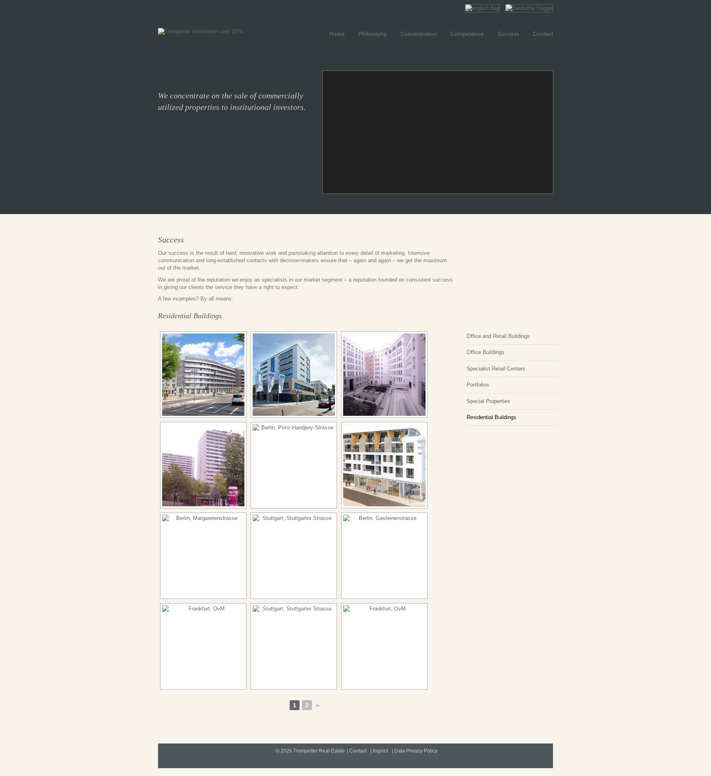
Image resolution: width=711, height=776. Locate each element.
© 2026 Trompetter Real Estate (310, 751)
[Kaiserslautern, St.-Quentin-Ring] (203, 465)
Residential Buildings (491, 417)
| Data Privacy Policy (414, 751)
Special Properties (488, 401)
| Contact (357, 751)
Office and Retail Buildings (498, 336)
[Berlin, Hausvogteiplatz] (384, 374)
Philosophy (372, 33)
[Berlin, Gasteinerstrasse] (384, 556)
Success (508, 33)
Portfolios (478, 385)
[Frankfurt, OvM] (203, 374)
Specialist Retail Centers (496, 369)
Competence (467, 33)
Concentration (418, 33)
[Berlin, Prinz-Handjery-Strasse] (294, 465)
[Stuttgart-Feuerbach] (294, 374)
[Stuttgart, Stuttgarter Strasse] (294, 556)
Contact (543, 33)
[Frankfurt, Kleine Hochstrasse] (384, 465)
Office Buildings (485, 352)
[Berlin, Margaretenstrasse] (203, 556)
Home (337, 33)
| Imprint (379, 751)
